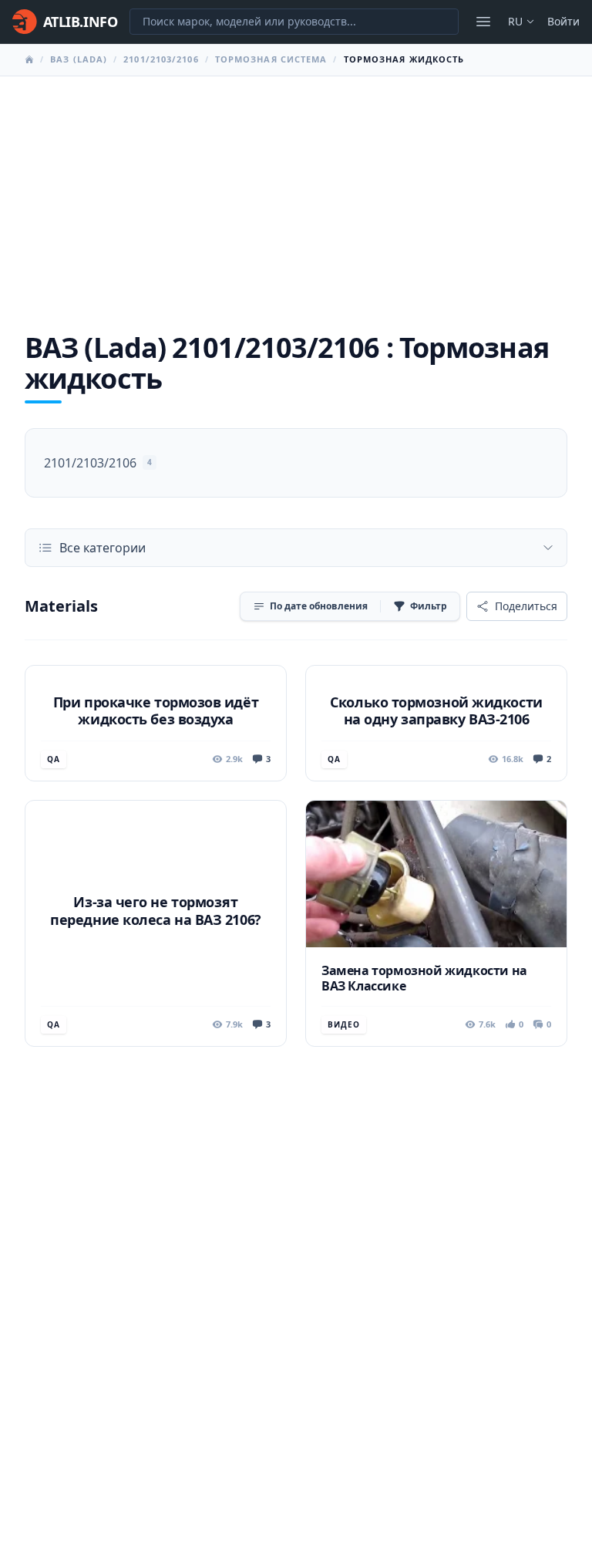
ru (515, 21)
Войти (563, 21)
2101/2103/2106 (160, 59)
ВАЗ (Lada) (78, 59)
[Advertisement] (296, 192)
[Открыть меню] (483, 21)
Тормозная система (271, 59)
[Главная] (29, 59)
